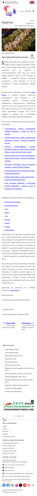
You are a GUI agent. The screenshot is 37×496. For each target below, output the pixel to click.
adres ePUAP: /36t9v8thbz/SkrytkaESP (17, 476)
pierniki (7, 226)
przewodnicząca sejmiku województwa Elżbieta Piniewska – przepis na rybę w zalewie (20, 131)
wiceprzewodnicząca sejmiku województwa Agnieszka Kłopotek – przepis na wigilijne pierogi (20, 140)
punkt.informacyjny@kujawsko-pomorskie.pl (19, 473)
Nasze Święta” (14, 290)
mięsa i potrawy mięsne (12, 202)
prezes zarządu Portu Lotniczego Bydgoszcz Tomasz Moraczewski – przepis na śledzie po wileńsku (20, 158)
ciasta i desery (9, 230)
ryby (6, 216)
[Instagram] (16, 485)
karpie (7, 212)
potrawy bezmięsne (11, 205)
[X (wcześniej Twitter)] (20, 485)
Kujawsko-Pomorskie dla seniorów (16, 385)
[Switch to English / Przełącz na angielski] (32, 2)
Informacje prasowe (11, 352)
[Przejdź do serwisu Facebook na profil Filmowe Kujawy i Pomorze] (12, 485)
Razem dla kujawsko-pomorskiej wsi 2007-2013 (19, 381)
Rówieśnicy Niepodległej (13, 388)
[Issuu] (28, 485)
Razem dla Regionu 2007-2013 (15, 377)
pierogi (7, 219)
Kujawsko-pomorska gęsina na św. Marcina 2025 (19, 369)
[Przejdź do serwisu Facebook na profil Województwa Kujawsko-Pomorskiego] (4, 485)
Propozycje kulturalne (12, 365)
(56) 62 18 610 (9, 470)
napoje (7, 223)
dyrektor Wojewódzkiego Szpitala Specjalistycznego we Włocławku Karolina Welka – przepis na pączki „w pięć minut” (20, 149)
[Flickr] (33, 485)
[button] (18, 406)
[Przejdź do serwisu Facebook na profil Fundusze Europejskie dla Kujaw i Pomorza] (8, 485)
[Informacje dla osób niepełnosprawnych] (29, 11)
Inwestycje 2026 (10, 359)
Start (32, 20)
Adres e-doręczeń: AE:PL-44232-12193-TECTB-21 (17, 480)
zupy (6, 209)
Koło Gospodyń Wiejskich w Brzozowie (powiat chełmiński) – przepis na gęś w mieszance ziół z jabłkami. (20, 186)
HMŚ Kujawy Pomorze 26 (13, 356)
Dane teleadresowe (11, 349)
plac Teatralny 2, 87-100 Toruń (15, 465)
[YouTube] (24, 485)
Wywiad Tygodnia (11, 362)
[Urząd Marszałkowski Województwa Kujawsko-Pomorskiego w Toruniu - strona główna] (9, 11)
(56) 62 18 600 (9, 467)
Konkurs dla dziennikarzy (13, 391)
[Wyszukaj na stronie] (19, 11)
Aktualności (30, 23)
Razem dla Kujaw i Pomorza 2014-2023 (18, 373)
